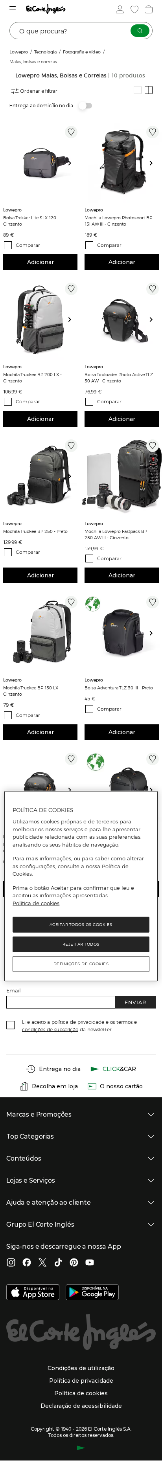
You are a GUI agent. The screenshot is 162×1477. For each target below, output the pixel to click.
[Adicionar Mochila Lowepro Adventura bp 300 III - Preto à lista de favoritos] (152, 759)
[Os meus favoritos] (133, 9)
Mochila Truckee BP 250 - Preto (35, 531)
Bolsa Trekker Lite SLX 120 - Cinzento (31, 220)
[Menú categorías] (13, 9)
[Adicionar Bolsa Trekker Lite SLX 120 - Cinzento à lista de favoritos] (71, 132)
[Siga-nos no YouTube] (89, 1263)
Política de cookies (36, 903)
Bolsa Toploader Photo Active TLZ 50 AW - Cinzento (119, 377)
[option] (40, 163)
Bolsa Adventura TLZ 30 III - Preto (119, 687)
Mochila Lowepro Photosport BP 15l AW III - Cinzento (118, 220)
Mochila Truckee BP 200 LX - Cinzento (32, 377)
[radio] (138, 90)
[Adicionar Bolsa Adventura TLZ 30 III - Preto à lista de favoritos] (152, 602)
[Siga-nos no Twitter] (42, 1263)
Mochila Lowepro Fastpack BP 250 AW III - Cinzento (116, 534)
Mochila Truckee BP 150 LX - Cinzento (32, 690)
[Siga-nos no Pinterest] (74, 1263)
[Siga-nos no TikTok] (58, 1263)
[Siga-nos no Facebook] (26, 1263)
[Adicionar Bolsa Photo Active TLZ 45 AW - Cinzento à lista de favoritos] (71, 759)
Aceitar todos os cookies (81, 924)
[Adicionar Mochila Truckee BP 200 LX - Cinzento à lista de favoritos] (71, 289)
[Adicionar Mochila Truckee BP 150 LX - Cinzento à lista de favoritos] (71, 602)
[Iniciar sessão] (119, 9)
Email (13, 990)
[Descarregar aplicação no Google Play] (92, 1293)
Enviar (135, 1002)
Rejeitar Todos (81, 944)
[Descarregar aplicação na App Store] (32, 1293)
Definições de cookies (81, 963)
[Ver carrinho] (148, 9)
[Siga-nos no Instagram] (11, 1263)
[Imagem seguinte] (73, 163)
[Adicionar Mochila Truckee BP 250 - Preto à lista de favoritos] (71, 445)
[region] (81, 886)
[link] (40, 163)
